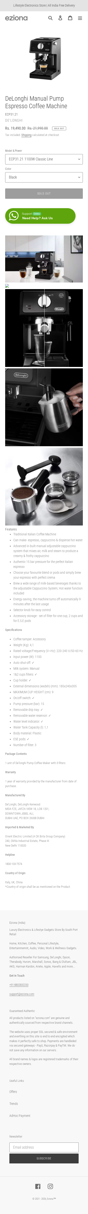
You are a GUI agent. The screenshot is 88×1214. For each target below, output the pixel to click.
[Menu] (80, 17)
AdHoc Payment (19, 1116)
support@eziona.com (21, 994)
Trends (13, 1104)
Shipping (26, 135)
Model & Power (13, 150)
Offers (13, 1092)
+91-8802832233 (18, 985)
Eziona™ (51, 1198)
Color (8, 169)
